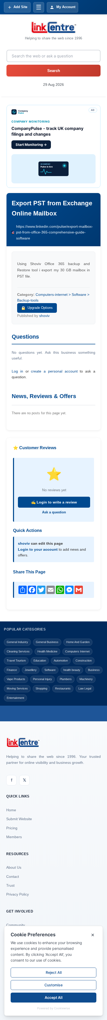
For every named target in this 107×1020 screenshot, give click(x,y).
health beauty (71, 669)
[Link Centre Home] (53, 27)
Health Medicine (47, 651)
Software (50, 669)
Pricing (11, 828)
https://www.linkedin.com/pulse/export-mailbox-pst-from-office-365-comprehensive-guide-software (54, 232)
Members (14, 837)
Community (15, 925)
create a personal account (54, 371)
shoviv (44, 316)
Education (40, 660)
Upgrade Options (40, 308)
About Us (13, 867)
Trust (10, 885)
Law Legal (84, 688)
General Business (47, 642)
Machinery (86, 679)
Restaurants (63, 688)
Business (94, 669)
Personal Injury (42, 679)
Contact (12, 876)
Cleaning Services (18, 651)
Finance (12, 669)
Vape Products (16, 679)
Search (53, 70)
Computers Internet (77, 651)
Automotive (61, 660)
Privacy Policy (17, 894)
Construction (84, 660)
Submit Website (19, 819)
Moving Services (17, 688)
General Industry (17, 642)
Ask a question (54, 512)
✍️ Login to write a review (54, 502)
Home (11, 810)
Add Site (20, 7)
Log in (17, 371)
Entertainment (15, 697)
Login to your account (38, 549)
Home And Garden (78, 642)
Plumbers (66, 679)
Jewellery (31, 669)
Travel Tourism (16, 660)
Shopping (41, 688)
